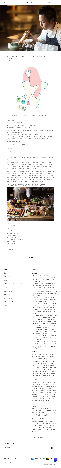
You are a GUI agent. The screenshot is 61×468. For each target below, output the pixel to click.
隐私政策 (6, 305)
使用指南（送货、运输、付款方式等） (14, 284)
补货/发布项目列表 (12, 237)
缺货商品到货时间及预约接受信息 (16, 239)
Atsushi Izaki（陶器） (27, 157)
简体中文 (18, 462)
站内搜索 (6, 280)
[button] (5, 2)
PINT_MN (48, 464)
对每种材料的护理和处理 (10, 291)
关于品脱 (9, 230)
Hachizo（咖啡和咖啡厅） (41, 157)
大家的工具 (7, 294)
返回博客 (30, 258)
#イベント (10, 249)
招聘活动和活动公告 (12, 235)
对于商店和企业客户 (9, 302)
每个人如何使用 (11, 243)
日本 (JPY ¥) (8, 462)
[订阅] (28, 448)
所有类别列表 (7, 276)
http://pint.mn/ (11, 225)
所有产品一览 (7, 273)
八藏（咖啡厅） (11, 148)
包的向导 (6, 287)
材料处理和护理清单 (12, 241)
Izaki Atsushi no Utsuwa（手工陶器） (16, 145)
